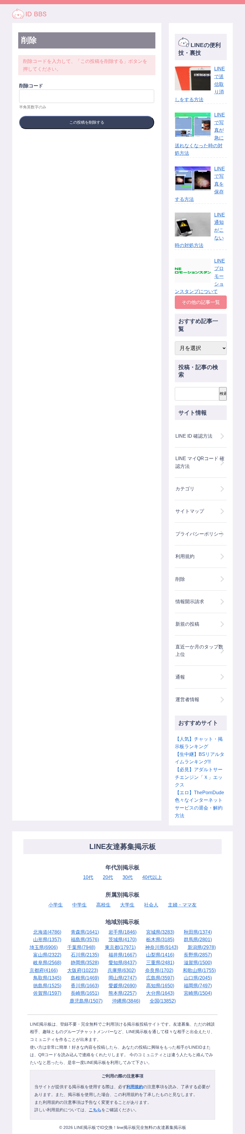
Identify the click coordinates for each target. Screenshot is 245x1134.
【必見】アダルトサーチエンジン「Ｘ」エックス (199, 777)
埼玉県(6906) (44, 947)
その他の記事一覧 (201, 302)
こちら (95, 1109)
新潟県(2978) (202, 947)
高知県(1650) (160, 985)
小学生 (55, 904)
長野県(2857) (198, 954)
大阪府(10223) (82, 970)
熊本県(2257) (122, 993)
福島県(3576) (85, 939)
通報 (180, 677)
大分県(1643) (160, 993)
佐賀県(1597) (47, 993)
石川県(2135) (85, 954)
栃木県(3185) (160, 939)
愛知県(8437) (122, 962)
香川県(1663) (85, 985)
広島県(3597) (160, 977)
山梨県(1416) (160, 954)
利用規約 (185, 556)
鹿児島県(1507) (86, 1000)
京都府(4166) (44, 970)
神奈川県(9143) (161, 947)
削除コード (31, 85)
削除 (180, 579)
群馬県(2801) (198, 939)
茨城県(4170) (122, 939)
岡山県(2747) (122, 977)
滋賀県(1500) (198, 962)
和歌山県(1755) (199, 970)
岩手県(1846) (122, 932)
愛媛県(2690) (122, 985)
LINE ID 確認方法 (193, 436)
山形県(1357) (47, 939)
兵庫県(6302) (122, 970)
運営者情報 (187, 699)
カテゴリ (185, 488)
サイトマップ (189, 511)
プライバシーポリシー (199, 533)
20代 (108, 877)
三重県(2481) (160, 962)
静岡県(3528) (85, 962)
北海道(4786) (47, 932)
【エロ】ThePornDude (199, 792)
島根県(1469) (85, 977)
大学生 (127, 904)
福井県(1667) (122, 954)
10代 (88, 877)
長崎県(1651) (85, 993)
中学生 (79, 904)
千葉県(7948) (81, 947)
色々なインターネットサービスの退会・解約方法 (199, 808)
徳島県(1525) (47, 985)
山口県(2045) (198, 977)
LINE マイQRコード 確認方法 (199, 462)
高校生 (103, 904)
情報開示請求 (189, 601)
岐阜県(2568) (47, 962)
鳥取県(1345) (47, 977)
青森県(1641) (85, 932)
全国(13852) (163, 1000)
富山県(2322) (47, 954)
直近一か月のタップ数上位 (199, 650)
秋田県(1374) (198, 932)
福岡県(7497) (198, 985)
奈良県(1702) (159, 970)
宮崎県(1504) (198, 993)
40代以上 (152, 877)
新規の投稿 (187, 624)
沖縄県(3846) (126, 1000)
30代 (127, 877)
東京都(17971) (120, 947)
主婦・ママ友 (182, 904)
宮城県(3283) (160, 932)
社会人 (151, 904)
